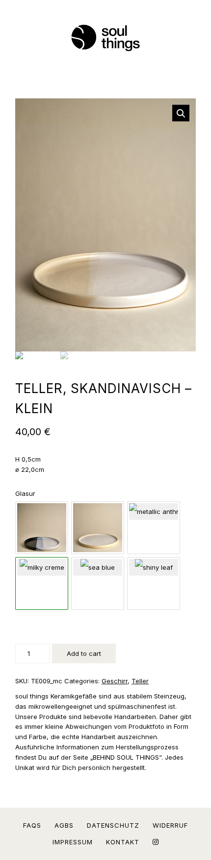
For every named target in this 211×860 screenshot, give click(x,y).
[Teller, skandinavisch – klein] (41, 511)
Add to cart (84, 653)
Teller (140, 681)
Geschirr (115, 681)
